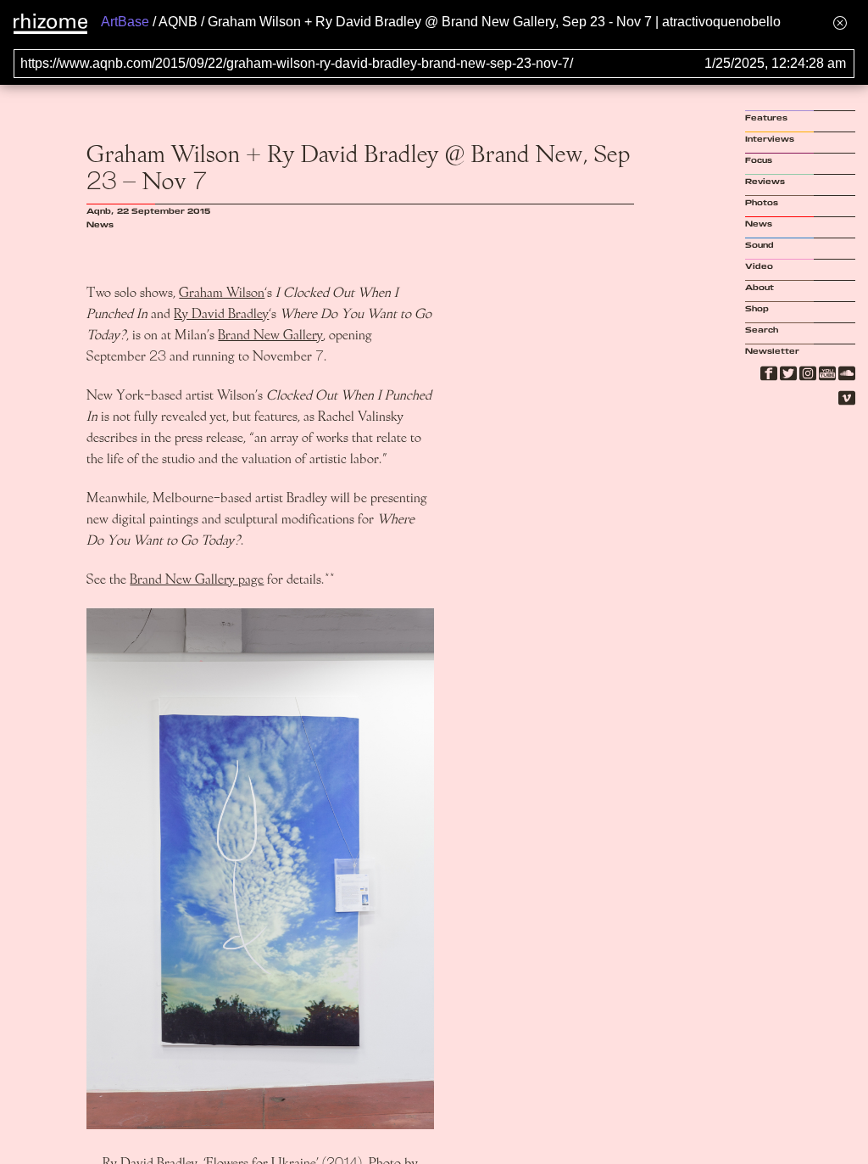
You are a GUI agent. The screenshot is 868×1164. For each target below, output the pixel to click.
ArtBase (125, 21)
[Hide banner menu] (840, 22)
